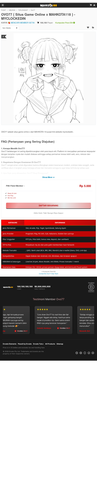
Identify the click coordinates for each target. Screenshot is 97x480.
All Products (50, 344)
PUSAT (3, 10)
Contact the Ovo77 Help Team (48, 274)
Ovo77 (33, 10)
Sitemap (60, 344)
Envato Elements (9, 344)
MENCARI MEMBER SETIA (23, 22)
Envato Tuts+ (38, 344)
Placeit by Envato (25, 344)
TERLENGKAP (23, 10)
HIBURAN (12, 10)
